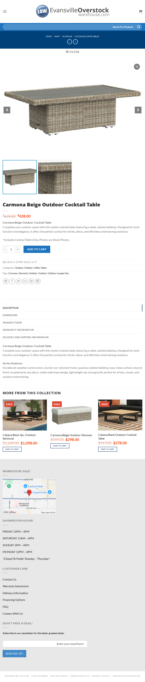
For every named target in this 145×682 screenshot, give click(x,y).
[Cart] (140, 11)
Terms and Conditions (126, 676)
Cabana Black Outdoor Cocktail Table (117, 436)
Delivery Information (15, 593)
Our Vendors (39, 676)
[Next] (142, 429)
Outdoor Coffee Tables (87, 36)
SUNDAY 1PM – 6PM (16, 545)
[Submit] (139, 27)
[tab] (72, 307)
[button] (138, 110)
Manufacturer (12, 322)
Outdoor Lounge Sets (58, 273)
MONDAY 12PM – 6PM (17, 551)
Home (49, 36)
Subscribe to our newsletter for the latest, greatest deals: (33, 633)
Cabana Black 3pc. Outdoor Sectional (19, 436)
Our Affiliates (59, 676)
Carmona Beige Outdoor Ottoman (71, 435)
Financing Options (14, 599)
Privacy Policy (101, 676)
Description (10, 308)
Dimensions (10, 315)
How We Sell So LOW (17, 676)
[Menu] (5, 11)
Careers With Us (13, 613)
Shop (57, 36)
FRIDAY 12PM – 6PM (16, 531)
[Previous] (2, 429)
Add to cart (37, 249)
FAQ (5, 606)
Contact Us (9, 579)
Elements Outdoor (28, 273)
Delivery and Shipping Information (26, 337)
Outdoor (67, 36)
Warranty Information (18, 329)
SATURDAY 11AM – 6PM (18, 538)
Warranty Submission (16, 586)
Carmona (13, 273)
